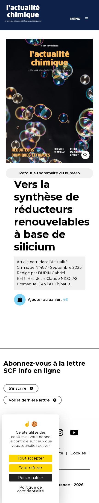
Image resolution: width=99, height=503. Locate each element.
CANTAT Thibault (54, 284)
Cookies (78, 453)
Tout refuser (30, 468)
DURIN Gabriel (51, 273)
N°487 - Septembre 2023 (58, 267)
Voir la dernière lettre (29, 400)
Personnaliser (30, 477)
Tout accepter (30, 458)
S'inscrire (17, 388)
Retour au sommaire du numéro (49, 173)
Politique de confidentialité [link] (30, 489)
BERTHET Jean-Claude (39, 278)
